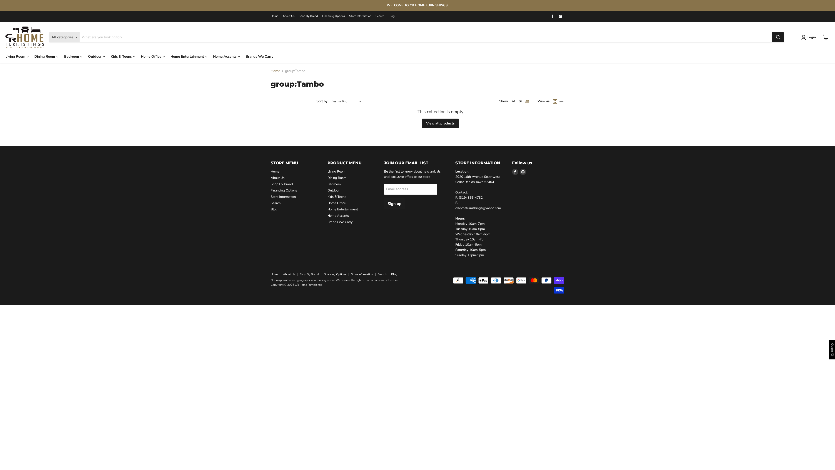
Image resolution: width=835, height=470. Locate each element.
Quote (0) (832, 349)
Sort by (321, 101)
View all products (440, 123)
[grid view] (555, 101)
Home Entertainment (187, 56)
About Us (288, 16)
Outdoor (95, 56)
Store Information (360, 16)
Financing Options (333, 16)
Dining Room (45, 56)
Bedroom (72, 56)
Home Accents (225, 56)
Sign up (394, 203)
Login (811, 37)
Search (380, 16)
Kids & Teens (122, 56)
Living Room (15, 56)
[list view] (561, 101)
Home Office (151, 56)
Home (274, 16)
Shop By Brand (308, 16)
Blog (392, 16)
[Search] (778, 37)
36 (520, 101)
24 (513, 101)
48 (527, 101)
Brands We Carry (259, 56)
